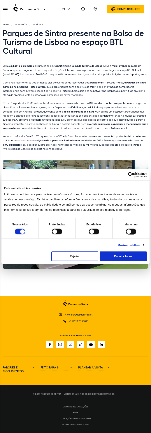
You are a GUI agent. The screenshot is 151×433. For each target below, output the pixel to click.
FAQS (75, 412)
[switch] (57, 231)
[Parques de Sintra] (29, 11)
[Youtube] (91, 344)
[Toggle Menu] (5, 10)
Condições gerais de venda (75, 418)
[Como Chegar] (95, 9)
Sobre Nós (21, 24)
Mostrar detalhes (129, 245)
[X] (70, 344)
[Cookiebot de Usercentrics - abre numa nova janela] (131, 174)
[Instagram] (60, 344)
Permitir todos (123, 256)
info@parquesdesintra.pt (78, 314)
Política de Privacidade (75, 424)
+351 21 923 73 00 (78, 321)
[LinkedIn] (101, 344)
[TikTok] (80, 344)
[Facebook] (49, 344)
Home (6, 24)
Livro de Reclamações (75, 406)
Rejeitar (75, 256)
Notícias (38, 24)
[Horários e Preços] (83, 9)
